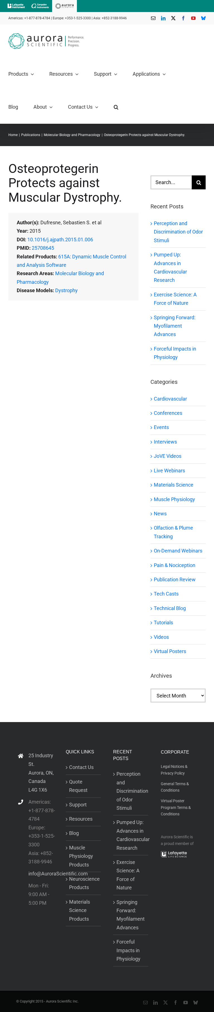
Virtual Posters (170, 651)
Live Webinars (169, 470)
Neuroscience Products (83, 883)
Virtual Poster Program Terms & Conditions (176, 807)
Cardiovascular (170, 399)
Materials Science (173, 485)
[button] (116, 107)
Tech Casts (166, 594)
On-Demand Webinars (178, 551)
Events (161, 427)
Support (78, 805)
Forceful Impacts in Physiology (128, 950)
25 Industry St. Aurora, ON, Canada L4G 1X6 (41, 772)
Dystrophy (66, 290)
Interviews (165, 442)
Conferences (168, 413)
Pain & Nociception (174, 565)
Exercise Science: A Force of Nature (128, 874)
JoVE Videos (167, 456)
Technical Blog (170, 608)
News (160, 513)
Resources (81, 819)
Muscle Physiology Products (81, 856)
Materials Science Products (79, 910)
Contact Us (81, 767)
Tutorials (163, 622)
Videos (161, 637)
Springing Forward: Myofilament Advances (174, 326)
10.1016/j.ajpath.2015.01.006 (60, 239)
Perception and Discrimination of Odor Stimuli (178, 231)
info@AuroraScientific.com (41, 874)
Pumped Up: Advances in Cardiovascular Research (130, 835)
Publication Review (175, 579)
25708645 (43, 248)
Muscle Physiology (174, 499)
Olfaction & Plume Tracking (173, 532)
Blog (74, 833)
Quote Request (78, 786)
